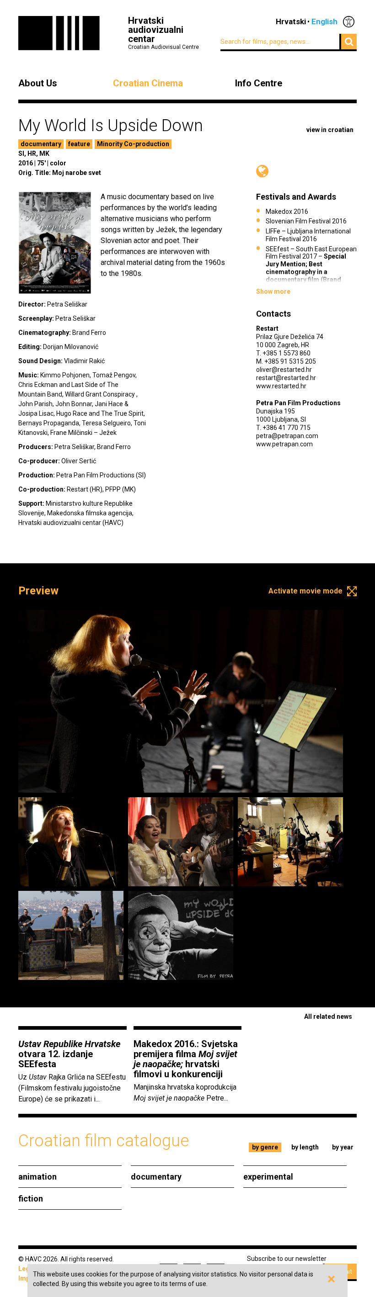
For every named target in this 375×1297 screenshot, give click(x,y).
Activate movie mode (305, 591)
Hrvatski (291, 21)
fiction (30, 1198)
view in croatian (330, 129)
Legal (26, 1268)
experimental (268, 1176)
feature (79, 144)
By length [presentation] (305, 1147)
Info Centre (258, 83)
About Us (37, 83)
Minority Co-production (133, 144)
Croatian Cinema (148, 83)
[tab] (265, 1147)
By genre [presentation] (265, 1147)
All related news (328, 1016)
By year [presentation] (343, 1147)
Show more (273, 291)
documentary (41, 144)
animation (37, 1176)
